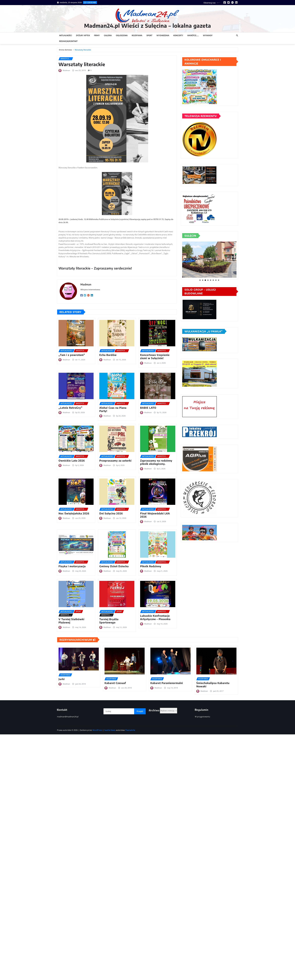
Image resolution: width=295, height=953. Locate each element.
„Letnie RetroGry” (70, 407)
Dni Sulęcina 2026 (111, 513)
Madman (66, 70)
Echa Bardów (108, 354)
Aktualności (65, 35)
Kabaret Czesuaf (115, 683)
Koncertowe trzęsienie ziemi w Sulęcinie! (155, 356)
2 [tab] (202, 280)
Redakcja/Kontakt (68, 41)
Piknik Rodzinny (150, 566)
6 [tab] (213, 280)
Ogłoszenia (122, 35)
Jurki (62, 679)
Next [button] (233, 259)
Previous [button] (184, 259)
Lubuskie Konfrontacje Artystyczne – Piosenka (155, 617)
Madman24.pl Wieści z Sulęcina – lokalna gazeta (147, 25)
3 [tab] (205, 280)
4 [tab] (208, 280)
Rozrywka (137, 35)
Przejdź (140, 711)
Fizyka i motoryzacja (72, 566)
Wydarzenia (162, 35)
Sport (149, 35)
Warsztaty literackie (83, 50)
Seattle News (109, 730)
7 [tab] (216, 280)
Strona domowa (65, 50)
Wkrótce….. (193, 35)
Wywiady (207, 35)
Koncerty (178, 35)
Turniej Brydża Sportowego (108, 621)
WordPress (97, 730)
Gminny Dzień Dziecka (114, 566)
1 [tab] (200, 280)
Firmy (97, 35)
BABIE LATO (148, 407)
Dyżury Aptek (83, 35)
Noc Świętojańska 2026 (74, 513)
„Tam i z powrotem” (72, 354)
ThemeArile (130, 730)
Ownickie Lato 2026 (72, 460)
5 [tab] (210, 280)
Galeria (108, 35)
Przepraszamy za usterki (115, 460)
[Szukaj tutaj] (237, 35)
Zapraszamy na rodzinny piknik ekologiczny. (156, 462)
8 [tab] (218, 280)
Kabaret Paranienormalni (166, 683)
